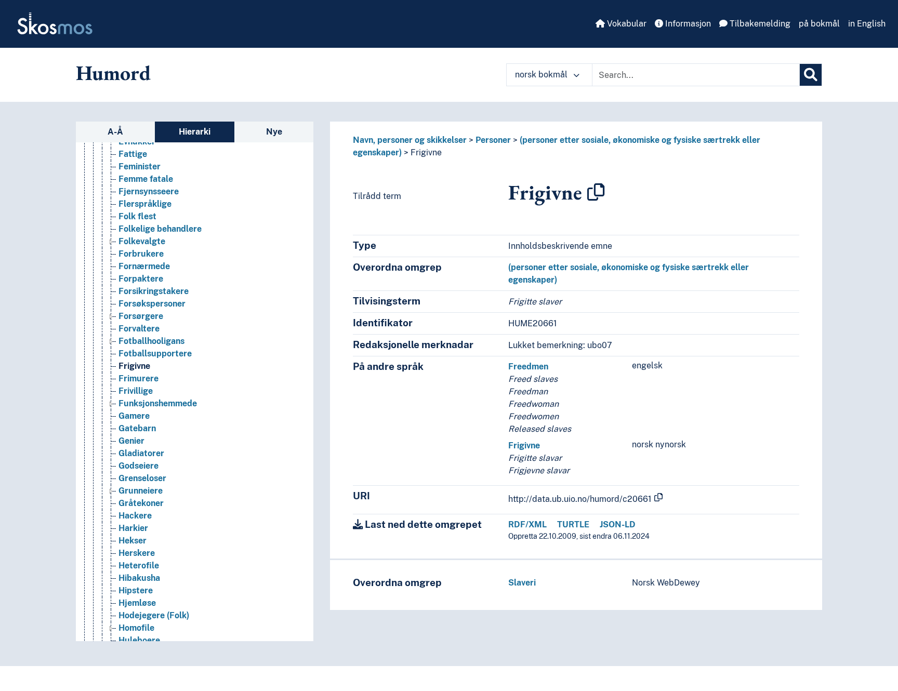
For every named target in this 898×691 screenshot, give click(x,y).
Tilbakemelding (759, 24)
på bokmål (819, 24)
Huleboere (139, 640)
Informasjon (687, 24)
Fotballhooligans (151, 341)
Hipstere (135, 590)
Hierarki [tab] (194, 132)
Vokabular (625, 24)
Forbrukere (141, 254)
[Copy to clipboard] (596, 192)
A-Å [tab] (115, 132)
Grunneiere (140, 491)
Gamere (134, 416)
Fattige (132, 154)
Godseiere (138, 466)
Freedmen (528, 366)
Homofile (136, 628)
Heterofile (138, 565)
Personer (493, 140)
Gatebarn (137, 428)
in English (867, 24)
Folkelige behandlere (160, 229)
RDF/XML (527, 524)
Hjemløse (137, 603)
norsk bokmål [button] (542, 74)
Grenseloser (142, 478)
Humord (113, 72)
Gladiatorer (141, 453)
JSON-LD (618, 524)
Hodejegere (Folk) (153, 615)
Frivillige (135, 391)
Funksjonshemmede (157, 403)
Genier (131, 441)
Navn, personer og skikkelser (410, 140)
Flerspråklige (144, 204)
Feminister (139, 166)
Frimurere (138, 378)
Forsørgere (140, 316)
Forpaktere (140, 279)
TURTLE (573, 524)
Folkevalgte (141, 241)
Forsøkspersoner (152, 304)
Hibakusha (139, 578)
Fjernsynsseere (148, 191)
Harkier (133, 528)
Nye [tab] (274, 132)
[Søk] (810, 74)
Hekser (132, 541)
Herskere (136, 553)
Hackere (135, 516)
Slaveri (522, 583)
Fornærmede (144, 266)
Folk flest (137, 216)
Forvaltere (139, 329)
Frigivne (134, 366)
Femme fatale (145, 179)
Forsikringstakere (153, 291)
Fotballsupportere (155, 353)
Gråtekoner (141, 503)
